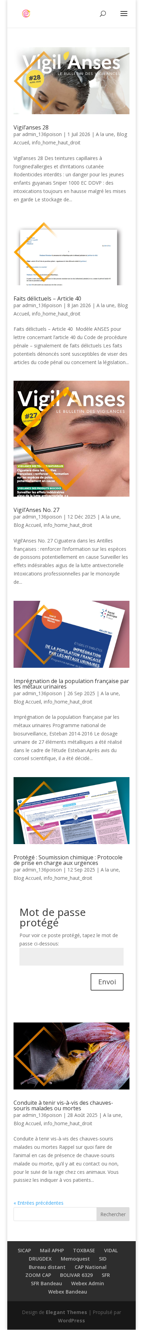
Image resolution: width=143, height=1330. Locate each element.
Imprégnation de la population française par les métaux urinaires (71, 683)
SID (103, 1258)
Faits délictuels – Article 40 (48, 298)
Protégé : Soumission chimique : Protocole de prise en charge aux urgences (68, 860)
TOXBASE (84, 1250)
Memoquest (75, 1258)
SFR (106, 1275)
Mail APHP (52, 1250)
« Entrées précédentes (39, 1202)
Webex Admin (87, 1283)
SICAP (24, 1250)
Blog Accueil (27, 525)
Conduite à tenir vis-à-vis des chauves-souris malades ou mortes (63, 1105)
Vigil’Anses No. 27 (36, 510)
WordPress (71, 1320)
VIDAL (111, 1250)
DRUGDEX (40, 1258)
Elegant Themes (66, 1312)
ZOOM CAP (38, 1275)
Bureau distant (47, 1267)
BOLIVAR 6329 (76, 1275)
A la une (105, 134)
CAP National (91, 1267)
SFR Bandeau (46, 1283)
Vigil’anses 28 (31, 127)
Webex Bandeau (67, 1291)
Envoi (107, 981)
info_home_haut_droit (56, 142)
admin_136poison (42, 134)
